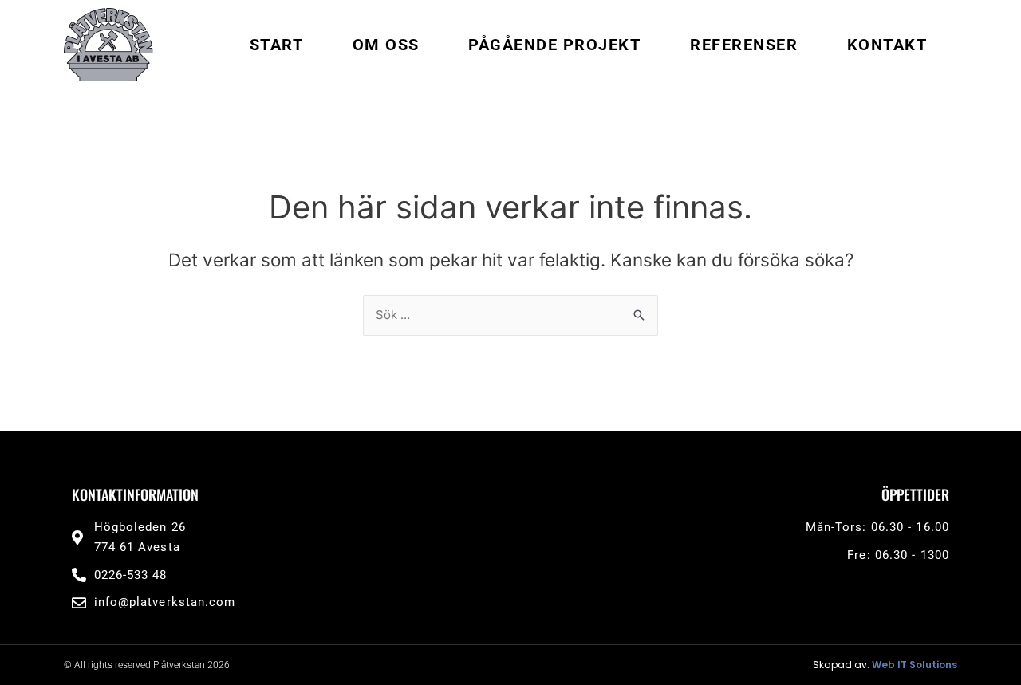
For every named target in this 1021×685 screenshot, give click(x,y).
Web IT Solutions (914, 664)
